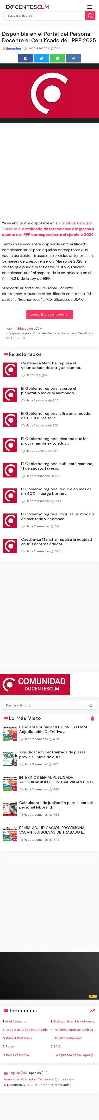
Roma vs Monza (17, 1055)
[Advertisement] (49, 172)
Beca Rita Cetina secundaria (27, 1030)
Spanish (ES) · (39, 1073)
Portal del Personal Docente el (48, 229)
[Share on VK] (73, 58)
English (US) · (19, 1073)
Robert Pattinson (19, 1038)
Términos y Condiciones (55, 1079)
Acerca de (11, 1079)
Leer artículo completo (48, 314)
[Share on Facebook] (25, 58)
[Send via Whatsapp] (57, 58)
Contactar (28, 1079)
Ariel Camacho (15, 1021)
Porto (10, 1046)
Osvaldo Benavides (68, 1038)
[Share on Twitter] (41, 58)
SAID (57, 1046)
